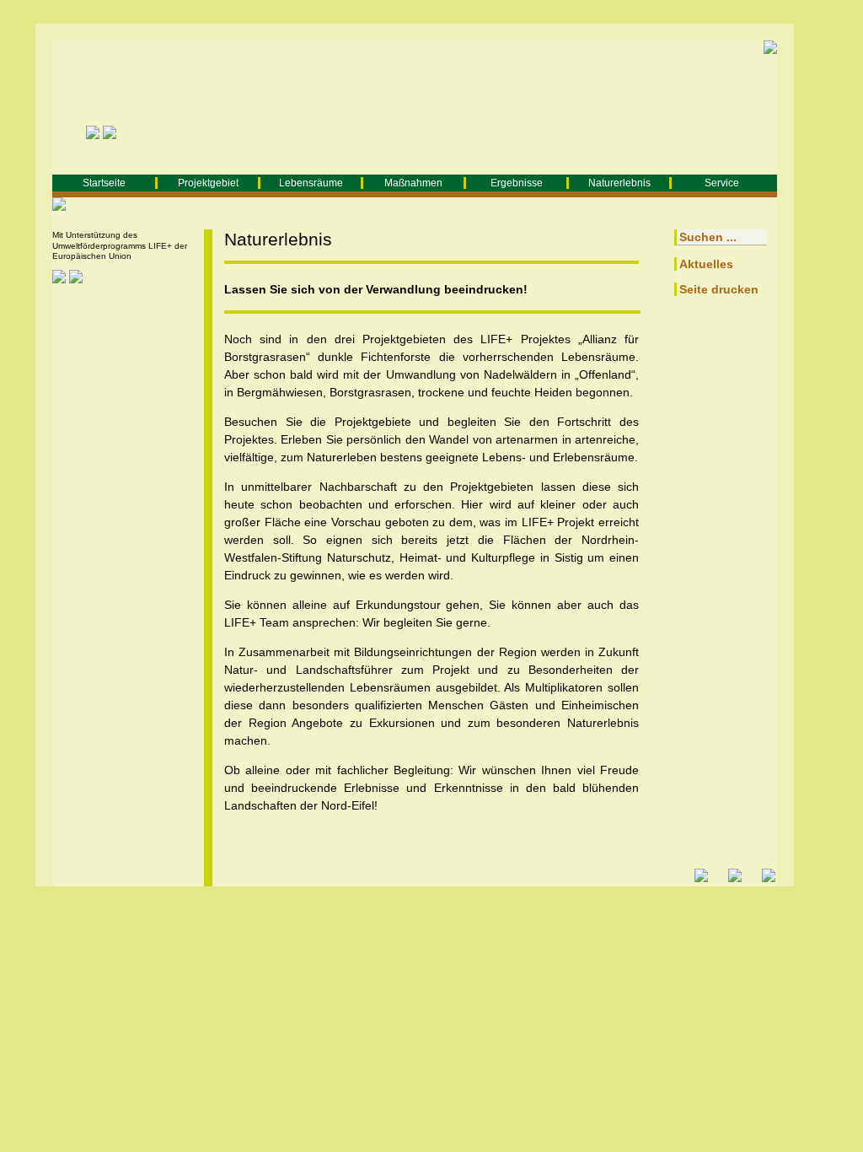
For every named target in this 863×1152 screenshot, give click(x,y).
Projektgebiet (208, 183)
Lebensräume (311, 183)
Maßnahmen (413, 183)
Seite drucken (718, 289)
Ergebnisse (516, 183)
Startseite (104, 183)
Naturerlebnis (619, 183)
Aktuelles (706, 264)
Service (722, 183)
